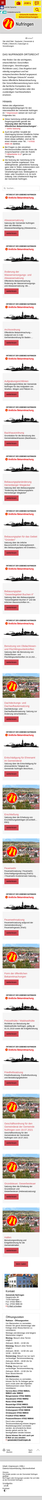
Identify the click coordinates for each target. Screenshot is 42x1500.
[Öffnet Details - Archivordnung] (21, 313)
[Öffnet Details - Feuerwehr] (21, 850)
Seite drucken (9, 1450)
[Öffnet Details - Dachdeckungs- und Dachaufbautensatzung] (21, 685)
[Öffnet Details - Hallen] (21, 1219)
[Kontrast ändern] (5, 1491)
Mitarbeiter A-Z (14, 154)
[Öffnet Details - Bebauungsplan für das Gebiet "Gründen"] (21, 520)
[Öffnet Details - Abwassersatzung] (21, 204)
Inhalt (5, 1466)
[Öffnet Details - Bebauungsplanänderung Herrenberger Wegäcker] (21, 465)
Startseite (18, 41)
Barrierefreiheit (29, 1468)
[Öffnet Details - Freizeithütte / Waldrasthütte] (21, 1004)
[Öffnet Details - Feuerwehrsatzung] (21, 903)
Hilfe (22, 1466)
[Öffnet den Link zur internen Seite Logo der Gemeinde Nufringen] (18, 30)
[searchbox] (20, 188)
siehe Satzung (13, 128)
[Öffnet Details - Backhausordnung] (21, 416)
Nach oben (30, 1450)
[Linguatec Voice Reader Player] (33, 39)
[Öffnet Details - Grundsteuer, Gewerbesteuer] (21, 1166)
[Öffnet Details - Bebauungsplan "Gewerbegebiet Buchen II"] (21, 575)
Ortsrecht (12, 44)
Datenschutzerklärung (12, 1468)
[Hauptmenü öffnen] (3, 2)
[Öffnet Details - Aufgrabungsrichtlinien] (21, 365)
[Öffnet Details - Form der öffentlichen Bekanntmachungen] (21, 956)
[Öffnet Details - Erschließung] (21, 797)
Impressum (12, 113)
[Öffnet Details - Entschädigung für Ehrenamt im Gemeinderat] (21, 741)
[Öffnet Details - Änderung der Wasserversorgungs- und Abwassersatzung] (21, 255)
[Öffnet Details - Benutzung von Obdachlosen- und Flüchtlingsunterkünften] (21, 629)
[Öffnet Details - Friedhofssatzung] (21, 1056)
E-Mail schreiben (15, 1306)
